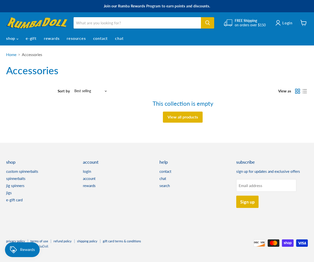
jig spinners (15, 185)
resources (76, 38)
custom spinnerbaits (22, 171)
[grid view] (297, 91)
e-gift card (14, 200)
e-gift (31, 38)
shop (11, 38)
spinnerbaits (16, 178)
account (89, 178)
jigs (9, 192)
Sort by (64, 91)
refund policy (62, 241)
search (164, 185)
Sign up (247, 201)
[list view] (304, 91)
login (87, 171)
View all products (183, 117)
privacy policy (15, 241)
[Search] (207, 23)
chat (119, 38)
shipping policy (87, 241)
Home (11, 54)
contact (100, 38)
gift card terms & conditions (122, 241)
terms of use (39, 241)
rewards (52, 38)
